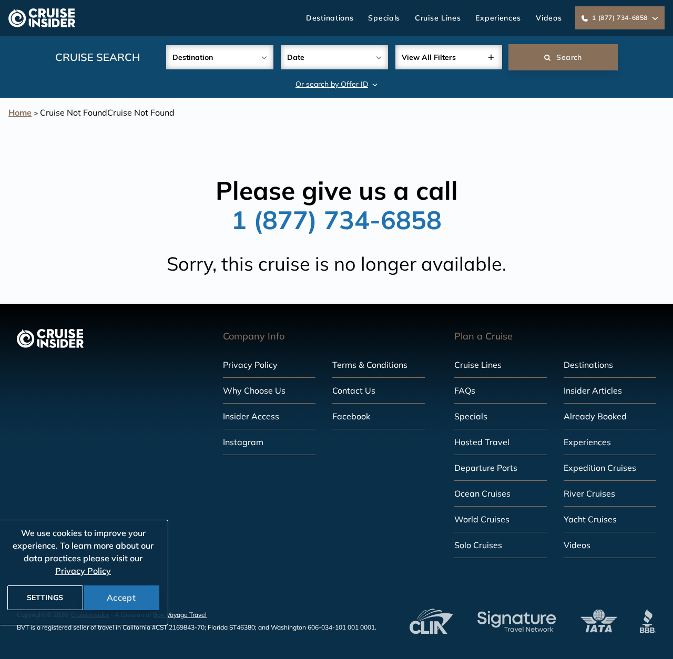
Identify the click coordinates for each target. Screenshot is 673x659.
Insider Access (251, 416)
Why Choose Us (254, 390)
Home (20, 112)
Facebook (351, 416)
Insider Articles (593, 390)
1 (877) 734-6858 (336, 219)
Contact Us (353, 390)
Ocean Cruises (482, 493)
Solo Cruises (478, 545)
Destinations (329, 18)
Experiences (498, 18)
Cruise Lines (438, 18)
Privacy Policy (250, 364)
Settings (45, 597)
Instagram (243, 442)
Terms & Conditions (369, 364)
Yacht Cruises (590, 519)
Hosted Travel (481, 442)
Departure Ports (485, 467)
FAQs (464, 390)
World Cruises (481, 519)
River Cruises (589, 493)
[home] (41, 17)
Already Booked (595, 416)
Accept (121, 597)
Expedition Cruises (600, 467)
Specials (384, 18)
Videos (549, 18)
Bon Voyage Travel (180, 615)
